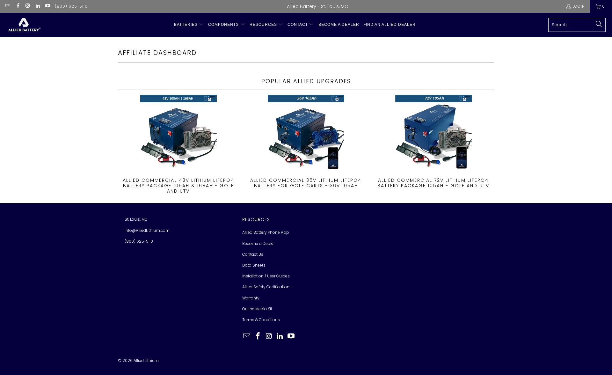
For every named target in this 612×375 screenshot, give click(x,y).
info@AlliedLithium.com (147, 230)
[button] (189, 24)
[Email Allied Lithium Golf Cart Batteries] (7, 6)
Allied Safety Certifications (267, 287)
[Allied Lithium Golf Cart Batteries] (23, 25)
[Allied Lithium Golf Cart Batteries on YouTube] (47, 6)
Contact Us (252, 254)
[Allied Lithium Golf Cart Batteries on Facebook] (17, 6)
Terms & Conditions (261, 319)
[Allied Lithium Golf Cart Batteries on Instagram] (27, 6)
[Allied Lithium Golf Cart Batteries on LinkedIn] (37, 6)
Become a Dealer (258, 243)
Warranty (250, 298)
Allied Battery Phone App (265, 232)
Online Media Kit (257, 309)
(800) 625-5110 (71, 6)
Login (578, 6)
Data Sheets (254, 265)
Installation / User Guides (266, 276)
